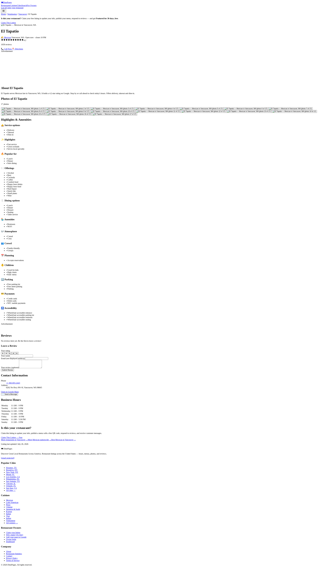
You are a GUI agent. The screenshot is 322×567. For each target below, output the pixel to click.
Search (24, 5)
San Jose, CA (11, 488)
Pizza (8, 505)
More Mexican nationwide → (39, 440)
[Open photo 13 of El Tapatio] (249, 111)
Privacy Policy (12, 558)
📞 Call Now (6, 49)
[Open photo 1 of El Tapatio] (23, 108)
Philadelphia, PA (12, 479)
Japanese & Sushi (13, 509)
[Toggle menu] (3, 11)
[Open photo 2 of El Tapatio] (68, 108)
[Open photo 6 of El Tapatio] (246, 108)
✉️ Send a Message (9, 394)
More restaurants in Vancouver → (14, 440)
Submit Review (7, 370)
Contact (9, 556)
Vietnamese (10, 521)
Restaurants (5, 5)
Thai (8, 516)
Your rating (5, 351)
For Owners (31, 5)
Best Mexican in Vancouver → (63, 440)
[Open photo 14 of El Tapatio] (294, 111)
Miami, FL (10, 474)
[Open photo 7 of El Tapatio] (290, 108)
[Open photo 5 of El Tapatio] (201, 108)
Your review (10, 367)
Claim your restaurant (14, 8)
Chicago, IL (11, 484)
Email (13, 358)
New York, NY (12, 472)
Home (3, 14)
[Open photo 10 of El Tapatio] (112, 111)
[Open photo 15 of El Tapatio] (23, 114)
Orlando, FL (11, 486)
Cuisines (13, 5)
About (8, 551)
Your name (5, 356)
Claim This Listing (8, 23)
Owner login (11, 539)
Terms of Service (12, 560)
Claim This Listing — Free (11, 437)
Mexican (9, 500)
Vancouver (22, 14)
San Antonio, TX (13, 481)
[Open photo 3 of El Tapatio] (112, 108)
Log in (3, 8)
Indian (8, 518)
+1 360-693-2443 (13, 383)
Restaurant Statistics (14, 554)
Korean (9, 511)
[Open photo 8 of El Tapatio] (23, 111)
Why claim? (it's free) (14, 535)
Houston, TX (11, 468)
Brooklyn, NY (12, 470)
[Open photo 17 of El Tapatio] (114, 114)
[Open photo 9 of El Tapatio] (68, 111)
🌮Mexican (6, 37)
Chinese (9, 507)
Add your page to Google (16, 537)
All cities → (11, 490)
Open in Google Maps (10, 392)
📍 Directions (17, 49)
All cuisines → (12, 523)
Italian (8, 514)
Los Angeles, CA (13, 477)
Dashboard (10, 542)
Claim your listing (13, 532)
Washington (12, 14)
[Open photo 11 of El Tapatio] (158, 111)
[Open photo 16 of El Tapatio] (69, 114)
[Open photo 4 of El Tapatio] (157, 108)
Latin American (12, 502)
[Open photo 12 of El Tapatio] (203, 111)
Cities (19, 5)
